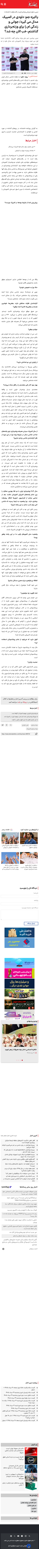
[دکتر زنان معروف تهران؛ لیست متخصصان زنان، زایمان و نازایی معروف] (31, 1452)
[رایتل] (19, 973)
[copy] (36, 734)
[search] (2, 4)
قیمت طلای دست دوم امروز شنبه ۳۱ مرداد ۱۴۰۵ (20, 1406)
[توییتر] (10, 725)
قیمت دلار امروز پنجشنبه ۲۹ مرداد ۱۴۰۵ (23, 1408)
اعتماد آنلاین (11, 1540)
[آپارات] (10, 1536)
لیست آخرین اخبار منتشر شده (9, 1136)
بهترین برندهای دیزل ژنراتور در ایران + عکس (13, 1484)
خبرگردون (33, 1500)
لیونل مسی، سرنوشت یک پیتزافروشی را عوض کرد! (20, 1173)
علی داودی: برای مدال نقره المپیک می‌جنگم (21, 147)
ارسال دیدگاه (31, 924)
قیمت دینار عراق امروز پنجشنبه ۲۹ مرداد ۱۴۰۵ (21, 1398)
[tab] (22, 1060)
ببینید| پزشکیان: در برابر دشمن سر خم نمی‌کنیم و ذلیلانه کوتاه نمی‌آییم (18, 1146)
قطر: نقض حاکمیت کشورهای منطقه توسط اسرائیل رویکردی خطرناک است (20, 1142)
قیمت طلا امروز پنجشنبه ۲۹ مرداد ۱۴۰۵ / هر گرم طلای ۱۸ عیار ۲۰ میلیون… (18, 1412)
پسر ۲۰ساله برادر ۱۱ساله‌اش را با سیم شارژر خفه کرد (20, 1176)
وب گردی (34, 1445)
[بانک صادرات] (19, 963)
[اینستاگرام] (24, 1536)
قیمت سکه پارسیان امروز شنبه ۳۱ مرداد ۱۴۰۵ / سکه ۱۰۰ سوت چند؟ (18, 1402)
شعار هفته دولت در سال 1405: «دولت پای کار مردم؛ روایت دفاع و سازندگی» (19, 1170)
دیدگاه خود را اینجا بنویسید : (29, 908)
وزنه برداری (34, 725)
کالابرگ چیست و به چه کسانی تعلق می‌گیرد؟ (13, 1458)
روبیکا (25, 702)
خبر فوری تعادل (32, 1506)
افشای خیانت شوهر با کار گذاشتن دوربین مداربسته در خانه (19, 1180)
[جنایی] (19, 1004)
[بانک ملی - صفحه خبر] (19, 933)
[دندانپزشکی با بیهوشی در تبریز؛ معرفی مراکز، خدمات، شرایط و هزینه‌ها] (31, 1477)
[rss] (28, 1536)
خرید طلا (34, 1511)
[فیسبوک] (6, 725)
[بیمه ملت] (19, 943)
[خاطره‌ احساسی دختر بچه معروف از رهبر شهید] (19, 1035)
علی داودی (25, 725)
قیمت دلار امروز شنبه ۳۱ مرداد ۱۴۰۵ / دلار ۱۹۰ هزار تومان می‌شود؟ (20, 1417)
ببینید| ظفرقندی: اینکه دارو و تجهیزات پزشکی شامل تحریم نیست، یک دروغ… (20, 1156)
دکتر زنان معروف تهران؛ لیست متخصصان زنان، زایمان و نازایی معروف (14, 1451)
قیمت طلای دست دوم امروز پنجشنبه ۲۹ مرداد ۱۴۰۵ (19, 1395)
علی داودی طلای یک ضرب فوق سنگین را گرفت (24, 720)
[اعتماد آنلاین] (33, 4)
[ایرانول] (19, 994)
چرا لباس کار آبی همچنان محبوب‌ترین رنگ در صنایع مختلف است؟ (13, 1468)
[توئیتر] (13, 1536)
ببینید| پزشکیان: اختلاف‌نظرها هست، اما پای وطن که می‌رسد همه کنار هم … (19, 1151)
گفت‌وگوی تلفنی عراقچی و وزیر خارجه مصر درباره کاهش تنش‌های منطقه (18, 1160)
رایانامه (36, 900)
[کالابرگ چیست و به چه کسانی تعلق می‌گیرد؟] (31, 1460)
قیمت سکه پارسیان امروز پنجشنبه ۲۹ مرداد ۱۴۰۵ (20, 1393)
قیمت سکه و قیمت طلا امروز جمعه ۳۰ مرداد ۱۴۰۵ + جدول (19, 1389)
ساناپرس (34, 1508)
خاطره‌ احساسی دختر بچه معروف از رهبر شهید (21, 1049)
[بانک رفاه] (19, 1015)
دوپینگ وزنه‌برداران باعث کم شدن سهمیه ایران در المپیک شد (20, 717)
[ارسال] (25, 73)
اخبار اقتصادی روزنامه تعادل (28, 1503)
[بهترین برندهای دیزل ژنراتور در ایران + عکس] (31, 1486)
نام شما (36, 893)
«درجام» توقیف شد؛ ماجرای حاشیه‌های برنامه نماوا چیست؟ (20, 1165)
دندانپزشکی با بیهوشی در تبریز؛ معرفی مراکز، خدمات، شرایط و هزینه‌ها (15, 1476)
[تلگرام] (2, 725)
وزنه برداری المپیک (32, 729)
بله (19, 702)
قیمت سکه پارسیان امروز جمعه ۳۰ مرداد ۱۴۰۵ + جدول (18, 1420)
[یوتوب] (17, 1536)
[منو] (5, 4)
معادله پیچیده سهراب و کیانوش (24, 151)
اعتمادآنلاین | (32, 76)
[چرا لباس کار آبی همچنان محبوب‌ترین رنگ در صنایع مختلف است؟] (31, 1469)
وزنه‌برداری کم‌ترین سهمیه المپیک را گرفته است (24, 713)
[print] (22, 73)
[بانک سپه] (19, 984)
